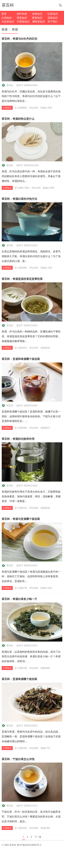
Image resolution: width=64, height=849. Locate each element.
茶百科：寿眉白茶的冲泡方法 (19, 198)
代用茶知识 (23, 21)
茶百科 (8, 5)
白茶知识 (6, 17)
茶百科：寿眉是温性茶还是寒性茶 (22, 278)
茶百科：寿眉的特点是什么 (18, 118)
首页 (3, 13)
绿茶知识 (37, 13)
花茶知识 (52, 17)
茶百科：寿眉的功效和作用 (18, 438)
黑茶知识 (22, 17)
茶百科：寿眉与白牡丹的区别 (19, 38)
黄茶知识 (37, 17)
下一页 (38, 837)
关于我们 (52, 21)
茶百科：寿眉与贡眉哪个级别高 (21, 518)
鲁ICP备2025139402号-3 (29, 845)
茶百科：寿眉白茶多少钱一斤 (19, 598)
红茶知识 (52, 13)
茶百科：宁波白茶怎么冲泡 (18, 759)
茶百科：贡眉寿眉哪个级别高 (19, 679)
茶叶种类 (22, 13)
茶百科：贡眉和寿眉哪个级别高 (21, 358)
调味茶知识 (38, 21)
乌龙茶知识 (7, 21)
